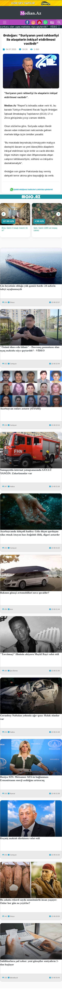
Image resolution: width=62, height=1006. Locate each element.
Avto (11, 609)
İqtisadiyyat (14, 977)
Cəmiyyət (13, 364)
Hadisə (12, 486)
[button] (3, 214)
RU (52, 22)
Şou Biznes (14, 671)
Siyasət (12, 793)
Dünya (12, 302)
